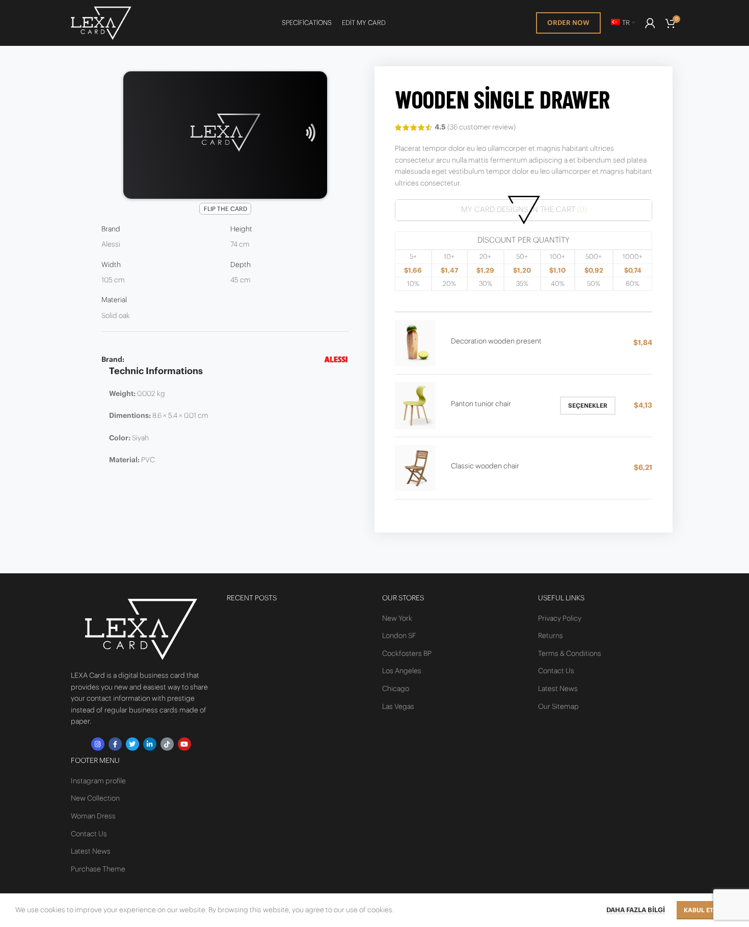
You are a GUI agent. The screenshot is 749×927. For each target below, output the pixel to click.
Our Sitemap (558, 706)
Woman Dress (93, 816)
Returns (550, 636)
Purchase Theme (98, 869)
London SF (399, 636)
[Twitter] (132, 744)
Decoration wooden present (496, 341)
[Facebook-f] (115, 744)
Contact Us (89, 834)
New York (397, 618)
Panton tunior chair (481, 404)
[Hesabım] (650, 23)
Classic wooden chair (485, 466)
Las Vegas (398, 706)
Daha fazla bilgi (635, 910)
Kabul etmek (705, 910)
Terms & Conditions (569, 653)
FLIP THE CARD (225, 209)
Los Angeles (401, 671)
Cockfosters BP (407, 653)
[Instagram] (97, 744)
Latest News (91, 851)
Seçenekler (587, 406)
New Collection (95, 798)
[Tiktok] (167, 744)
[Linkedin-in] (149, 744)
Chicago (395, 689)
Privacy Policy (559, 618)
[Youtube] (184, 744)
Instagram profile (98, 781)
